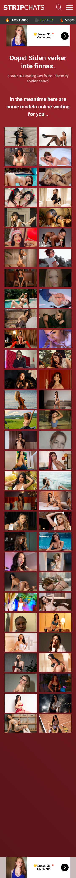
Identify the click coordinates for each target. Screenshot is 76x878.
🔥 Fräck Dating (16, 20)
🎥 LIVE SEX (44, 20)
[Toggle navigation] (69, 7)
